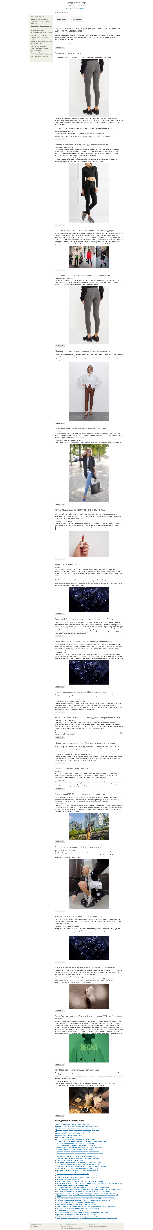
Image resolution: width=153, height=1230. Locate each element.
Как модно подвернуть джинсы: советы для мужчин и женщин (75, 1149)
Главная (69, 8)
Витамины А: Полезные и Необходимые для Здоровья (72, 1124)
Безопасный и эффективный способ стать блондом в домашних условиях (79, 1162)
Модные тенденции (76, 19)
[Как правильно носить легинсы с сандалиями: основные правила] (89, 88)
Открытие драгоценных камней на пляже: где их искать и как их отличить (78, 1164)
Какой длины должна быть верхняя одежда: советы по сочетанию (76, 1145)
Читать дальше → (60, 47)
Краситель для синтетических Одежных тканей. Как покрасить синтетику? (78, 1208)
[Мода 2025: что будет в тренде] (89, 599)
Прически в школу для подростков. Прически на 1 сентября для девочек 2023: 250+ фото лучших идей (87, 1195)
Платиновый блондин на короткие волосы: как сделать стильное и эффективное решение (83, 1212)
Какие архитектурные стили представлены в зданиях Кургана (74, 1132)
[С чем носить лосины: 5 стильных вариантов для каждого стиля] (89, 315)
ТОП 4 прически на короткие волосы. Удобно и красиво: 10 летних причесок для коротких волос (85, 1197)
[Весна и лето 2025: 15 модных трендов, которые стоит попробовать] (89, 672)
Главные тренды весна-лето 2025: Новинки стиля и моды (79, 847)
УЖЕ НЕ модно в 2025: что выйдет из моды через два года (80, 916)
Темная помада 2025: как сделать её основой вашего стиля (80, 510)
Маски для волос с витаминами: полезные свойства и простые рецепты (77, 1126)
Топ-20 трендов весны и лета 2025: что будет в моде (77, 1070)
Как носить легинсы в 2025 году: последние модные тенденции (81, 144)
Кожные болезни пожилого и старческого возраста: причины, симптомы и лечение (40, 21)
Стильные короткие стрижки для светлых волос (71, 1210)
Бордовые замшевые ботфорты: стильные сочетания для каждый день (78, 1216)
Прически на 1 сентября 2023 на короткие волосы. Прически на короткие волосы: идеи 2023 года (86, 1193)
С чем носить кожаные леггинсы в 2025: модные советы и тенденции (84, 230)
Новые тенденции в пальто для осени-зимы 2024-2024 (73, 1174)
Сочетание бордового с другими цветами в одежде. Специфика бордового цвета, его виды (84, 1201)
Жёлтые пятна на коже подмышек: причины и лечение (73, 1185)
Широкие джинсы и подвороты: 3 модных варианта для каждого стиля (78, 1151)
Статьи (82, 8)
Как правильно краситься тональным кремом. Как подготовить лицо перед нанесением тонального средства (89, 1189)
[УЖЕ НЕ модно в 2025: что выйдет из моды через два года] (89, 948)
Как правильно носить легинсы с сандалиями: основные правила (83, 57)
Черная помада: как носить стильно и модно (69, 1136)
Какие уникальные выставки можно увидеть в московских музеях (75, 1128)
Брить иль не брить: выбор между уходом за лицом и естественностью (78, 1204)
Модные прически (62, 19)
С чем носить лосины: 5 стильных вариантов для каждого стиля (82, 275)
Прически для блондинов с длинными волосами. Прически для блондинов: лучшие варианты (41, 54)
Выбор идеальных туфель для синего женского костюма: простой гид (77, 1170)
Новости (76, 8)
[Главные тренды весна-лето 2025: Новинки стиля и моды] (89, 884)
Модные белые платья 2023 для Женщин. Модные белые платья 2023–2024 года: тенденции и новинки (87, 1199)
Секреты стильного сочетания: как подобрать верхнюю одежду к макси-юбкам (80, 1147)
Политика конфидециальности (66, 1226)
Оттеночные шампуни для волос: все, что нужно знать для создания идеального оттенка (83, 1187)
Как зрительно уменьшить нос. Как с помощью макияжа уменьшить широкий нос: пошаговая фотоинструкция (89, 1183)
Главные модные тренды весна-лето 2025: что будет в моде (80, 692)
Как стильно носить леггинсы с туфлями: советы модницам (80, 429)
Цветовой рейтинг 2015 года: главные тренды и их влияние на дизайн (40, 37)
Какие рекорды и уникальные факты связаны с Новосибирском (76, 1143)
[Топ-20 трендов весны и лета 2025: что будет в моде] (89, 1100)
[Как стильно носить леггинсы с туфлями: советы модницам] (89, 473)
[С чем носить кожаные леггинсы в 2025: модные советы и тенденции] (89, 257)
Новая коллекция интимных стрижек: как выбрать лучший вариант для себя (39, 48)
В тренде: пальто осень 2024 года (67, 1172)
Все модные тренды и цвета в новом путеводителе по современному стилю (87, 717)
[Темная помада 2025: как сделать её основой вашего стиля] (89, 544)
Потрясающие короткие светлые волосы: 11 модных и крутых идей (77, 1176)
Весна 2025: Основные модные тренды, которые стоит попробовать (84, 619)
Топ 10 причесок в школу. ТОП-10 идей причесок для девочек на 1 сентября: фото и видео (84, 1191)
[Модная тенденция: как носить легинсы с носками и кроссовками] (89, 391)
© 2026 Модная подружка (36, 1224)
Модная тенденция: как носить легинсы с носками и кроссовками (82, 351)
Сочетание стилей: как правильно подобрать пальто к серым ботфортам (78, 1158)
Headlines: (60, 1155)
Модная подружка (76, 3)
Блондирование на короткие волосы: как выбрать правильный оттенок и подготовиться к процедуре (87, 1206)
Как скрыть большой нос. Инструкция (68, 1180)
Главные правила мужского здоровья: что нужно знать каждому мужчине (77, 1130)
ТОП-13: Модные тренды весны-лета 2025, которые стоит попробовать (85, 967)
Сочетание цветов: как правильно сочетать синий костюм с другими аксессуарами (81, 1166)
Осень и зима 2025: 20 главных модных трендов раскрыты (80, 794)
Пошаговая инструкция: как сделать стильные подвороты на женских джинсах (80, 1153)
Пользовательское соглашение (71, 1224)
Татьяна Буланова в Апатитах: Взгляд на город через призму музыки (77, 1157)
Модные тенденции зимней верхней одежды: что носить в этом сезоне (85, 743)
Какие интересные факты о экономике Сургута (70, 1134)
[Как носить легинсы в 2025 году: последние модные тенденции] (89, 193)
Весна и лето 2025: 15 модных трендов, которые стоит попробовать (83, 641)
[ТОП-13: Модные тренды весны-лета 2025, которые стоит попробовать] (89, 996)
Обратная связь (92, 1224)
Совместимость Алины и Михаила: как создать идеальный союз (76, 1214)
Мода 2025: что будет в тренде (68, 564)
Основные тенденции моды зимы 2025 (71, 768)
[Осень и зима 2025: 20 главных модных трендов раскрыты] (89, 826)
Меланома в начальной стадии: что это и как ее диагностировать (76, 1202)
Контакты (62, 1224)
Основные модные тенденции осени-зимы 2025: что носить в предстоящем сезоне (81, 1141)
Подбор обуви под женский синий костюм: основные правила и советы (78, 1168)
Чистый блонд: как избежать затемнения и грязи (71, 1160)
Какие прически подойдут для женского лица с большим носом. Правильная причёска (82, 1181)
